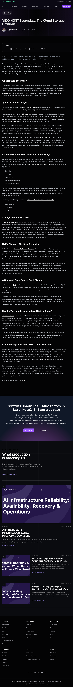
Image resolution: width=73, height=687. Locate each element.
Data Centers (6, 656)
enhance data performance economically (40, 200)
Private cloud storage (9, 222)
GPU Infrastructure (7, 640)
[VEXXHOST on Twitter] (31, 672)
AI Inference (5, 644)
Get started (28, 430)
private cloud (44, 359)
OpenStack (5, 628)
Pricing (56, 6)
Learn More (43, 430)
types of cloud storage (30, 107)
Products (14, 6)
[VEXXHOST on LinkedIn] (38, 672)
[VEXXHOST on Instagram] (45, 672)
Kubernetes (5, 624)
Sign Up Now (53, 653)
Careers (4, 662)
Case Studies (53, 624)
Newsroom (5, 659)
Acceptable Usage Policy (33, 659)
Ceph (14, 285)
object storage (26, 114)
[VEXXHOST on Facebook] (34, 672)
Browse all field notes (8, 474)
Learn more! (23, 380)
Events (52, 659)
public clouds (13, 359)
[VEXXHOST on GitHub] (27, 672)
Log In (69, 1)
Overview (28, 624)
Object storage (13, 121)
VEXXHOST (46, 6)
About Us (4, 653)
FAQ (51, 637)
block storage (43, 138)
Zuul (3, 637)
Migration (28, 637)
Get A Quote (53, 656)
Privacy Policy (30, 653)
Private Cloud (30, 631)
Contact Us (66, 6)
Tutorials (52, 631)
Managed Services (31, 634)
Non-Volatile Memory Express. (24, 249)
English (61, 1)
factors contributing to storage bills (39, 164)
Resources (35, 6)
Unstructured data (8, 316)
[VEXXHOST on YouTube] (41, 672)
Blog (9, 13)
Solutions (24, 6)
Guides (52, 628)
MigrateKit (5, 634)
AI (26, 628)
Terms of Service (31, 656)
